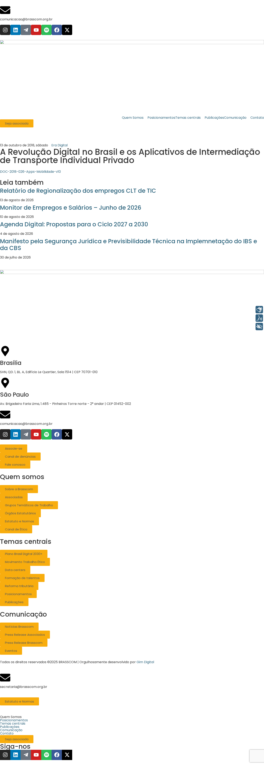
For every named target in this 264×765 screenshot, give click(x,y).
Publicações (9, 727)
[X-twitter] (67, 30)
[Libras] (259, 309)
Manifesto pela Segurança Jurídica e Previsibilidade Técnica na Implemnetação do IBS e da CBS (128, 244)
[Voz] (259, 318)
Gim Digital (145, 662)
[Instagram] (5, 30)
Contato (7, 733)
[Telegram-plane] (26, 30)
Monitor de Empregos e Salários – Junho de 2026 (70, 208)
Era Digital (59, 145)
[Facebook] (57, 30)
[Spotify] (46, 30)
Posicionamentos (14, 720)
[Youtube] (36, 30)
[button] (132, 717)
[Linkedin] (15, 30)
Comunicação (11, 730)
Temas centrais (12, 723)
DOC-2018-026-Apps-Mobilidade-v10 (30, 171)
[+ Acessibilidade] (259, 326)
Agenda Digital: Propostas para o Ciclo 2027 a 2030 (74, 224)
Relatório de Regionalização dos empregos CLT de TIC (78, 191)
